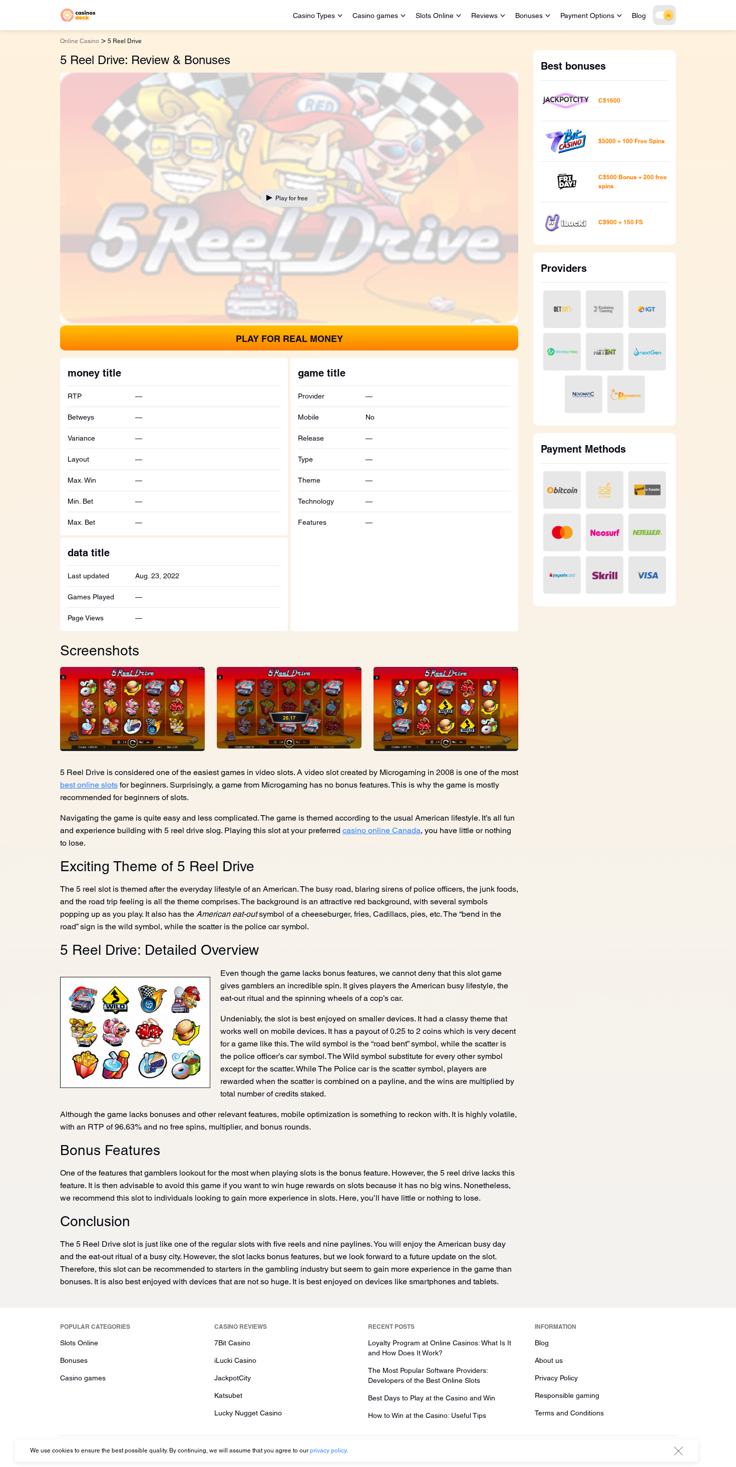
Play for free (291, 198)
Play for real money (289, 338)
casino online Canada (381, 830)
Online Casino (79, 41)
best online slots (89, 785)
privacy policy (328, 1450)
